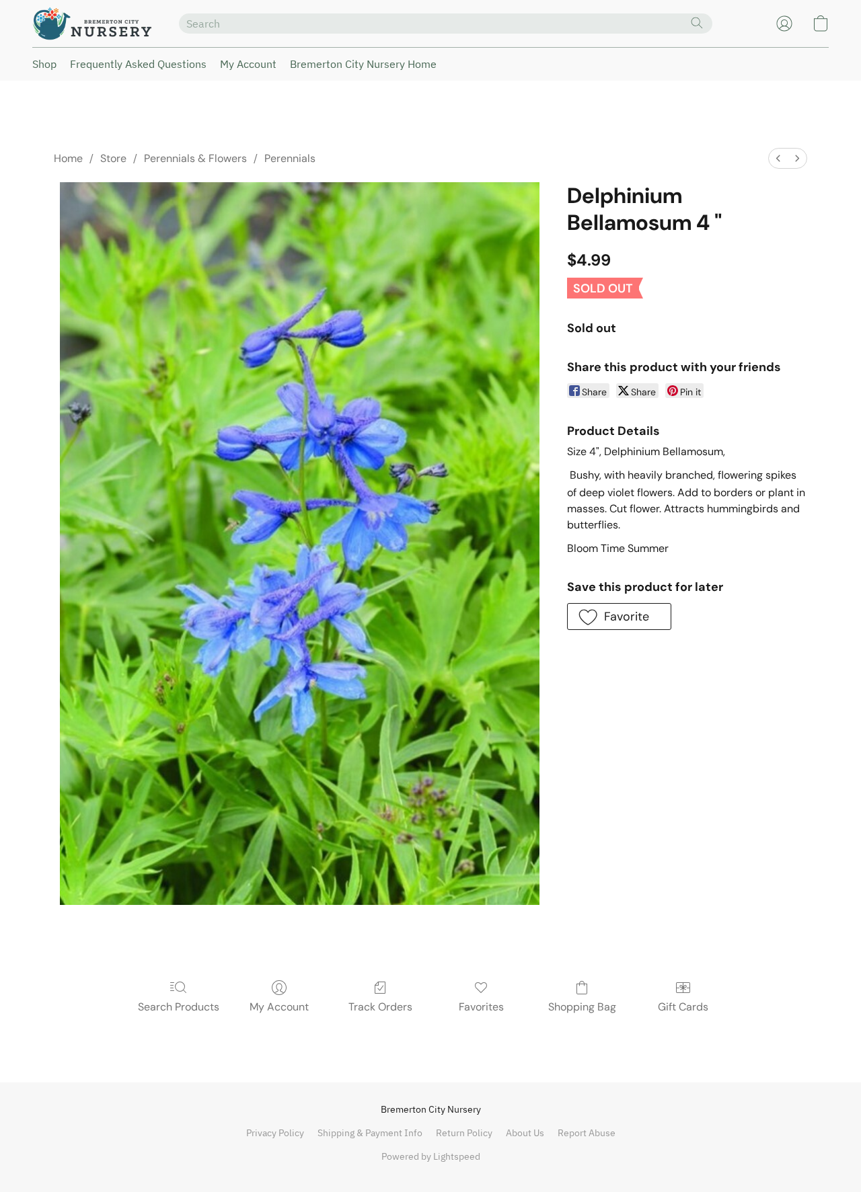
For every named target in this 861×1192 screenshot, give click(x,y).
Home (68, 158)
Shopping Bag (582, 1007)
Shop (44, 64)
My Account (248, 64)
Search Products (178, 1007)
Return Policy (464, 1133)
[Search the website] (697, 22)
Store (113, 158)
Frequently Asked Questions (138, 64)
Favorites (481, 1007)
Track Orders (380, 1007)
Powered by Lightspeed (430, 1156)
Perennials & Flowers (195, 158)
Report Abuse (586, 1133)
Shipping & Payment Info (369, 1133)
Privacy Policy (275, 1133)
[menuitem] (778, 158)
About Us (525, 1133)
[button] (92, 23)
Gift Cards (683, 1007)
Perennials (289, 158)
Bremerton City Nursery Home (363, 64)
